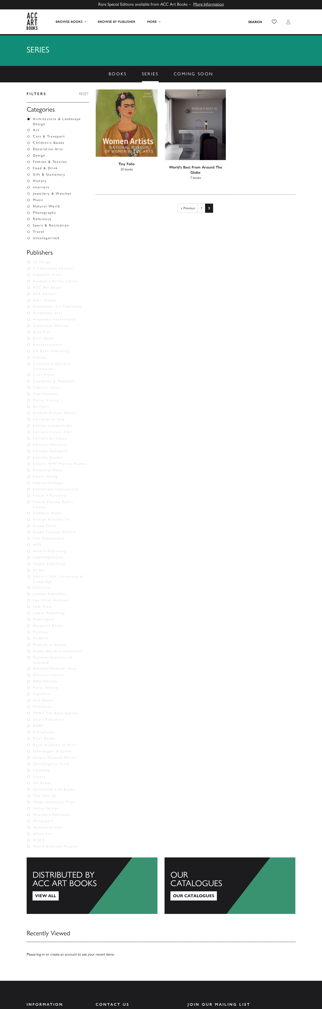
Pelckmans (42, 707)
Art (36, 130)
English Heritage (48, 483)
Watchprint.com (48, 827)
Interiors (41, 187)
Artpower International (54, 319)
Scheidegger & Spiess (52, 751)
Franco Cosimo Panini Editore (53, 504)
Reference (42, 219)
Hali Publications (48, 538)
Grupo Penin (44, 526)
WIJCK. (39, 840)
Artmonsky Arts (47, 313)
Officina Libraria (48, 675)
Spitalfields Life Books (54, 789)
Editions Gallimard (50, 451)
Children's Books (48, 143)
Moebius (40, 632)
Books (118, 73)
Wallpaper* (43, 821)
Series (150, 73)
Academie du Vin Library (55, 281)
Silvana (39, 777)
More (152, 22)
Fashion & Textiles (50, 162)
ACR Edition (44, 294)
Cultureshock (45, 394)
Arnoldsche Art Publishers (57, 307)
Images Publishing (49, 564)
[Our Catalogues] (230, 885)
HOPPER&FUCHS (48, 557)
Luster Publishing (49, 613)
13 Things (42, 262)
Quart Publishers (48, 719)
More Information (208, 4)
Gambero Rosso (47, 513)
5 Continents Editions (53, 268)
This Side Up (44, 796)
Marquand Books (48, 626)
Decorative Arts (48, 149)
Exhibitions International (56, 489)
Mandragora (43, 619)
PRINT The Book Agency (55, 713)
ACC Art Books (47, 287)
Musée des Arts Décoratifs (58, 651)
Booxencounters (48, 345)
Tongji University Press (54, 802)
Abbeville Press (47, 275)
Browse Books (69, 22)
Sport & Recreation (51, 225)
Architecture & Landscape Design (57, 121)
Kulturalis (42, 588)
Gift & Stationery (49, 175)
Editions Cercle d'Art (53, 432)
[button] (274, 22)
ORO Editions (45, 681)
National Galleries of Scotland (52, 660)
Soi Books (42, 783)
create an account (63, 954)
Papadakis (41, 694)
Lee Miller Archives (51, 600)
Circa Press (43, 375)
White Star (43, 834)
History (40, 181)
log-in (41, 954)
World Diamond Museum (55, 846)
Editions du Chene (50, 438)
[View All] (92, 885)
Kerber (39, 570)
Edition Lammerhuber (53, 426)
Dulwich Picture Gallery (55, 413)
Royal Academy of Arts (54, 745)
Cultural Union (47, 388)
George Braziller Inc (52, 519)
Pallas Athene (45, 688)
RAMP (38, 726)
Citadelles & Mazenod (53, 381)
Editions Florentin (49, 445)
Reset (84, 94)
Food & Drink (45, 168)
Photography (44, 213)
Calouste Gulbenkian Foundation (52, 366)
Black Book (43, 338)
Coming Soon (194, 73)
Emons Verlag (45, 476)
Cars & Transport (49, 136)
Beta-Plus (41, 332)
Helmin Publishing (49, 551)
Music (38, 200)
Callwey (40, 357)
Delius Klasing (46, 400)
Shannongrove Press (51, 764)
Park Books (43, 700)
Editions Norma (47, 457)
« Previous (188, 208)
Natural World (46, 206)
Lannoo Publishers (50, 594)
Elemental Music (48, 470)
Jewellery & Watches (52, 194)
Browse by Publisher (116, 22)
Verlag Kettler (46, 808)
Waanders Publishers (52, 815)
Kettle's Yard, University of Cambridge (58, 579)
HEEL (37, 545)
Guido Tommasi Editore (54, 532)
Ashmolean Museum (51, 326)
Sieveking (41, 770)
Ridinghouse (44, 732)
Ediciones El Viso (49, 419)
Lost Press (42, 607)
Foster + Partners (49, 496)
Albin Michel (44, 300)
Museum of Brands (50, 645)
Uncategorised (46, 238)
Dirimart (41, 407)
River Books (44, 738)
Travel (38, 232)
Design (39, 155)
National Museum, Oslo (54, 669)
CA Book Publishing (51, 351)
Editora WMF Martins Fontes (60, 464)
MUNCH (40, 638)
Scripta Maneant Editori (55, 758)
